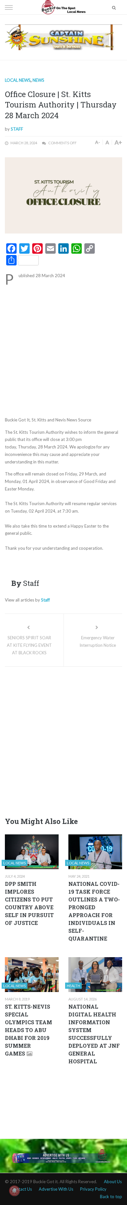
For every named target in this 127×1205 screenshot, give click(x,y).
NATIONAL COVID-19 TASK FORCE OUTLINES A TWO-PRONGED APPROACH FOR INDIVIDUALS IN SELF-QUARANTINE (94, 911)
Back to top (111, 1196)
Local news (18, 80)
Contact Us (21, 1189)
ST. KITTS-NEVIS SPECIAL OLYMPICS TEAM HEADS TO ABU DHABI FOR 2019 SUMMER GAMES (28, 1030)
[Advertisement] (63, 350)
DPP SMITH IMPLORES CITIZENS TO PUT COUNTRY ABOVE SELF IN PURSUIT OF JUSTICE (29, 903)
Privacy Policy (93, 1189)
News (38, 80)
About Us (113, 1181)
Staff (17, 129)
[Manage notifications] (14, 1190)
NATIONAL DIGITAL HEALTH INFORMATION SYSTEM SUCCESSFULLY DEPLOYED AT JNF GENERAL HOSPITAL (94, 1034)
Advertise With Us (56, 1189)
